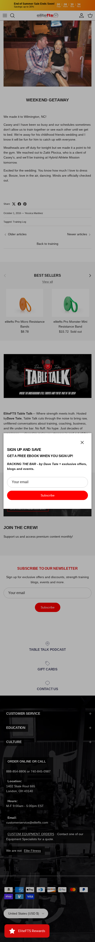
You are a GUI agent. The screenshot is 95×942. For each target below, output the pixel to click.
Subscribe (48, 495)
